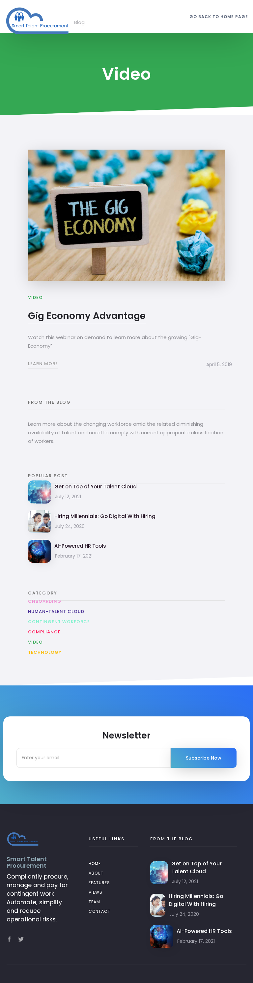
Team (94, 902)
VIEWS (95, 892)
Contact (99, 911)
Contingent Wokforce (59, 622)
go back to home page (218, 16)
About (96, 873)
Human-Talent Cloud (56, 611)
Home (95, 863)
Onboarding (44, 601)
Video (35, 642)
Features (99, 882)
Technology (45, 652)
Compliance (44, 632)
